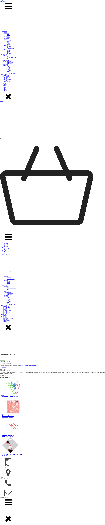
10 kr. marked (6, 14)
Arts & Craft (4, 16)
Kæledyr (8, 71)
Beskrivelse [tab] (4, 367)
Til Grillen (8, 69)
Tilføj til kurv (2, 360)
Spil (5, 252)
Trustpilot (1, 0)
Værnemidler (9, 53)
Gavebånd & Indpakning (8, 17)
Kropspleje (6, 45)
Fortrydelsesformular (5, 512)
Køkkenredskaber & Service (11, 57)
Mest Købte (6, 15)
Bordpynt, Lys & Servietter (9, 257)
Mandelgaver (6, 88)
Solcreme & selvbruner (10, 48)
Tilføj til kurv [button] (11, 397)
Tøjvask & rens (9, 63)
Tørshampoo (9, 43)
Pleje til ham (6, 36)
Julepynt (5, 86)
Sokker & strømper (7, 79)
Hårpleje (5, 39)
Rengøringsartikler (10, 62)
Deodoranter (9, 46)
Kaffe (8, 58)
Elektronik (4, 83)
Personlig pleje (4, 31)
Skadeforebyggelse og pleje (13, 73)
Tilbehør (5, 82)
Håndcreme (9, 47)
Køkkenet (6, 55)
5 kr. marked (6, 13)
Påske (5, 29)
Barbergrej (8, 37)
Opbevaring (6, 64)
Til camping (9, 70)
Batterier (5, 84)
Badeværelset (6, 60)
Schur (8, 56)
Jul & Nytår (4, 85)
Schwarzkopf (9, 40)
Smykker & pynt (7, 77)
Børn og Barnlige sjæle (6, 19)
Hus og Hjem (4, 54)
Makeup (8, 34)
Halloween (6, 30)
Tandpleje (8, 50)
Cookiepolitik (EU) (5, 513)
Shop (3, 11)
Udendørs (6, 65)
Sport (7, 72)
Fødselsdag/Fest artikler (6, 254)
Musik (5, 18)
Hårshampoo (9, 41)
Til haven (8, 68)
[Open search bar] (0, 135)
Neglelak (8, 35)
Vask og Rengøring (7, 61)
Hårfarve (8, 44)
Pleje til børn (6, 38)
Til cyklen (8, 67)
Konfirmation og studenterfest (9, 258)
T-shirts (5, 80)
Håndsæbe (8, 51)
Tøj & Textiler (4, 74)
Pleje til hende (6, 33)
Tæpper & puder (7, 76)
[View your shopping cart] (52, 232)
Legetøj (5, 251)
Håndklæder (6, 75)
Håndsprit (8, 52)
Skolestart (6, 22)
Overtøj (5, 78)
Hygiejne (6, 49)
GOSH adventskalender (8, 87)
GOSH (5, 32)
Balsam (8, 42)
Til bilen (8, 66)
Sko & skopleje (7, 81)
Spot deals (6, 12)
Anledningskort (7, 255)
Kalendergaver (6, 89)
